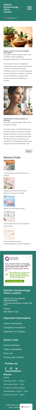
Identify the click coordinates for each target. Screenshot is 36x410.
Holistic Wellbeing (16, 57)
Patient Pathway (12, 345)
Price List (8, 353)
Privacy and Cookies (14, 357)
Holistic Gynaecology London (16, 55)
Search (28, 151)
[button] (26, 407)
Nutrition (28, 59)
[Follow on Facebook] (6, 368)
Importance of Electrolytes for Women (16, 120)
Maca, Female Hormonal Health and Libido (16, 52)
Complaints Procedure (14, 327)
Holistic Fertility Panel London (14, 208)
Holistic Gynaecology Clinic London (11, 8)
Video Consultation (13, 349)
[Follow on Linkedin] (16, 368)
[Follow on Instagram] (11, 368)
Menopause (8, 59)
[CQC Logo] (12, 260)
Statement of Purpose (14, 331)
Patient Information (13, 323)
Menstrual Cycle (19, 59)
